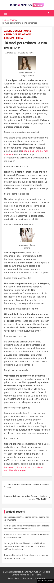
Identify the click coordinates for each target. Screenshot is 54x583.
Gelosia (26, 34)
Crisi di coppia (12, 34)
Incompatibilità (13, 38)
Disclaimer (28, 578)
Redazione (40, 578)
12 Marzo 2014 (11, 52)
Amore (8, 31)
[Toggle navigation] (5, 13)
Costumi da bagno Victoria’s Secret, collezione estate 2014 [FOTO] (25, 497)
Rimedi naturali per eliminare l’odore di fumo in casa (28, 486)
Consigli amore (22, 31)
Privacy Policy (14, 578)
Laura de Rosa (27, 52)
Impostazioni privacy (45, 581)
